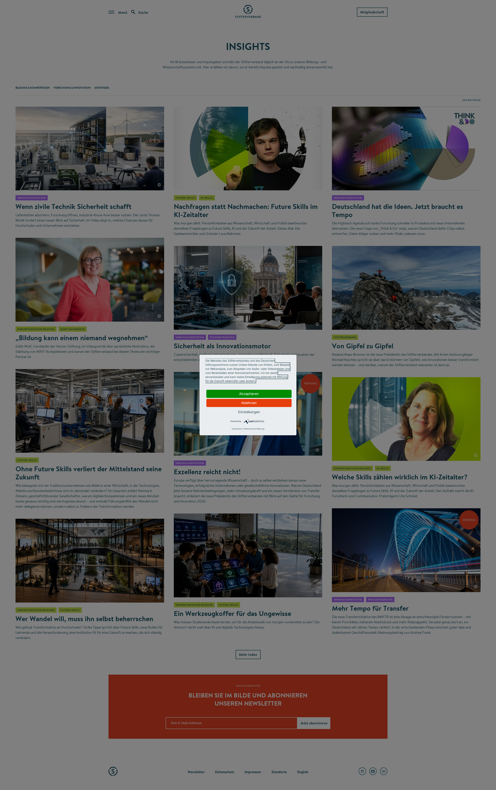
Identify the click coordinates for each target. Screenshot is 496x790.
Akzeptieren (249, 394)
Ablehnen (249, 403)
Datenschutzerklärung (254, 429)
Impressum (237, 429)
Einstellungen (249, 412)
